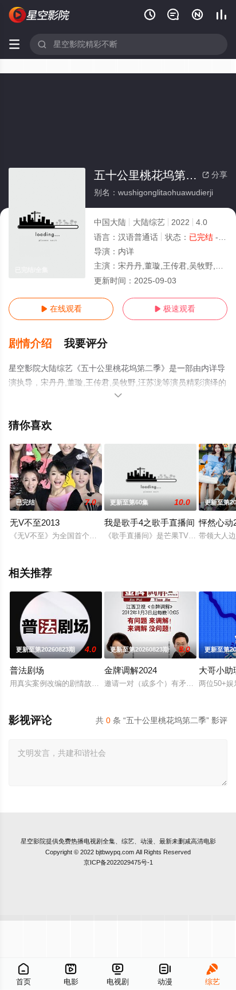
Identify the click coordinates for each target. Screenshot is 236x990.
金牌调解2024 (130, 670)
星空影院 (33, 841)
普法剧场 (27, 670)
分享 (214, 174)
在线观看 (61, 308)
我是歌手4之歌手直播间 (149, 522)
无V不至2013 (35, 522)
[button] (36, 343)
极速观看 (174, 308)
